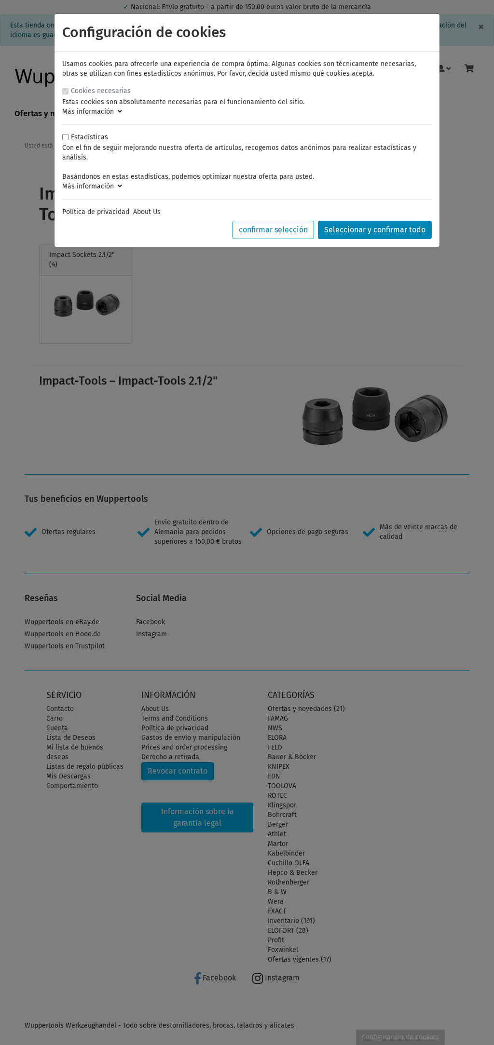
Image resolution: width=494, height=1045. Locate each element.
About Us (147, 212)
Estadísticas (89, 137)
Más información (90, 111)
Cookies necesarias (101, 91)
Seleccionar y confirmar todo (374, 229)
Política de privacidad (95, 212)
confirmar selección (273, 229)
